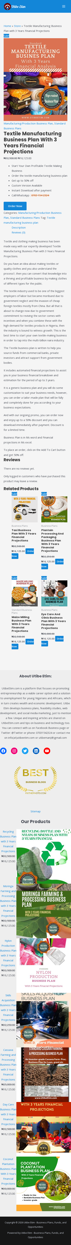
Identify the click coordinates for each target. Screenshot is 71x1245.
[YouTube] (47, 751)
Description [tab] (19, 227)
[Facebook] (3, 751)
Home (7, 26)
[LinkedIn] (36, 751)
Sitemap (36, 811)
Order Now (15, 206)
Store (17, 26)
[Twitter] (25, 751)
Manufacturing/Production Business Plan (28, 123)
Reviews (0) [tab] (18, 232)
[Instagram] (14, 751)
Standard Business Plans (25, 217)
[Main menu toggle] (63, 6)
